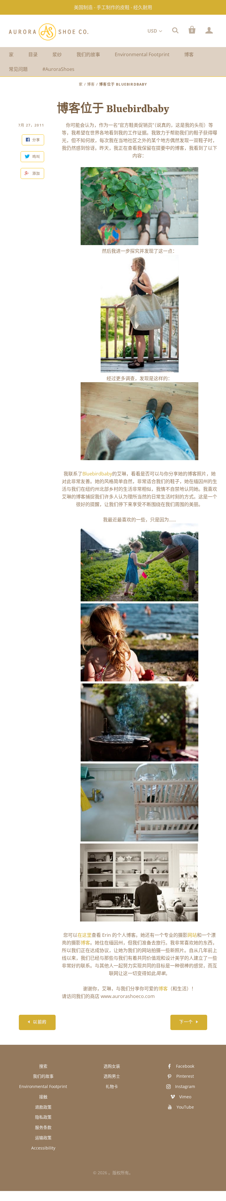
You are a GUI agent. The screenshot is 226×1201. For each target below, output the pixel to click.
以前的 (39, 1022)
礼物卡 (112, 1086)
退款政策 (43, 1107)
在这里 (84, 935)
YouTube (185, 1107)
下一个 (186, 1022)
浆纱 (57, 54)
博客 (189, 54)
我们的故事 (88, 54)
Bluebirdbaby (97, 473)
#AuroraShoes (58, 69)
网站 (192, 935)
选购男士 (112, 1076)
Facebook (185, 1066)
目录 (33, 54)
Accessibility (43, 1148)
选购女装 (112, 1066)
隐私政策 (43, 1117)
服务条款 (43, 1127)
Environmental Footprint (142, 54)
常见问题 (18, 69)
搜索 (43, 1066)
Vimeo (185, 1096)
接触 (43, 1096)
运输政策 (43, 1137)
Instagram (185, 1086)
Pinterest (185, 1076)
